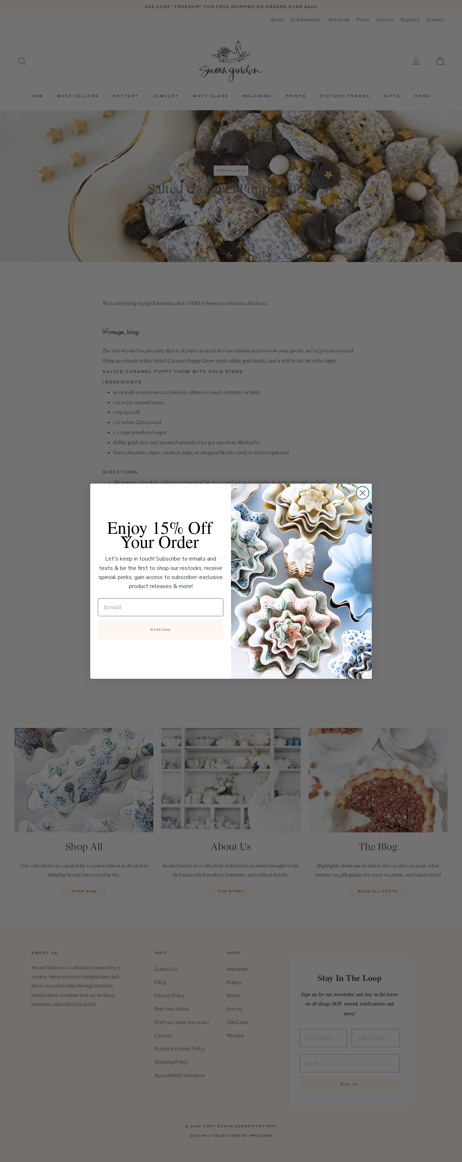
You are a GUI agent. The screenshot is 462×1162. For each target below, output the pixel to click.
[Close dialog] (362, 492)
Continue (161, 629)
